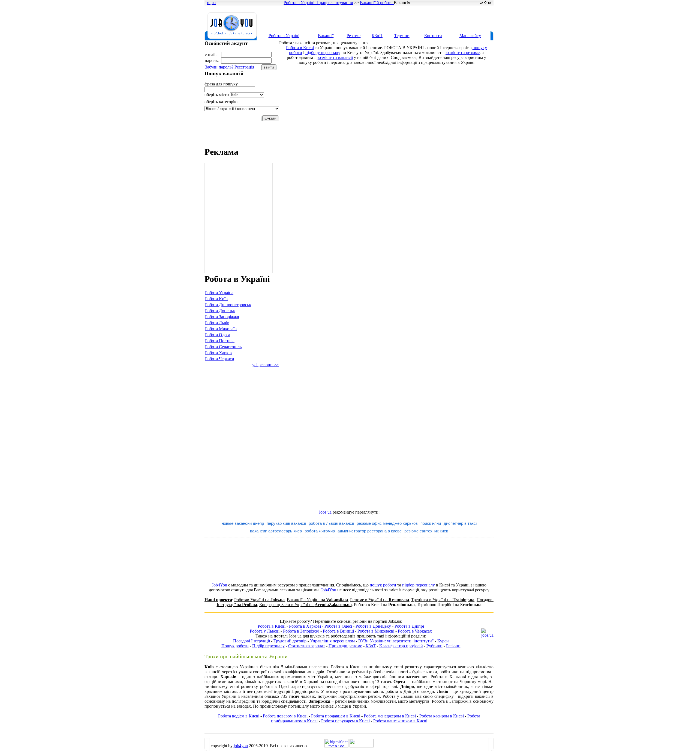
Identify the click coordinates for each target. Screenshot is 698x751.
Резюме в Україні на (379, 599)
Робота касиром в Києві (441, 716)
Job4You (219, 585)
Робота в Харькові (448, 676)
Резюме (353, 35)
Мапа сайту (470, 35)
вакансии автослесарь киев (276, 531)
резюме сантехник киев (426, 531)
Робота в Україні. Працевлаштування (318, 2)
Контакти (433, 35)
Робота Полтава (219, 340)
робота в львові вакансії (331, 523)
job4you (241, 745)
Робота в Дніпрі (409, 626)
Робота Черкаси (219, 358)
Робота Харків (218, 352)
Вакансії (325, 35)
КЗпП (377, 35)
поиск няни (430, 523)
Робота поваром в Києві (285, 716)
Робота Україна (219, 292)
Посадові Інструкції (251, 641)
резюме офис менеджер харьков (387, 523)
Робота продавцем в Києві (335, 716)
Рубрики (434, 645)
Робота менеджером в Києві (390, 716)
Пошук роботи (235, 645)
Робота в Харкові (305, 626)
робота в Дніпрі (401, 691)
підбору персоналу (322, 52)
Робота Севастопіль (223, 346)
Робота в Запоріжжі (301, 631)
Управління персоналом (332, 641)
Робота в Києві (300, 47)
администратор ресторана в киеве (370, 531)
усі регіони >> (265, 364)
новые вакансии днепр (243, 523)
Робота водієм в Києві (238, 716)
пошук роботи (383, 585)
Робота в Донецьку (373, 626)
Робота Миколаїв (221, 328)
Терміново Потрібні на (449, 604)
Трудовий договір (289, 641)
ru (208, 2)
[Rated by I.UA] (362, 746)
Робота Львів (217, 322)
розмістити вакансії (335, 57)
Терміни (402, 35)
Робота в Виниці (338, 631)
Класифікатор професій (401, 645)
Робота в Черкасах (415, 631)
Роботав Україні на (259, 599)
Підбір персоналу (268, 645)
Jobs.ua (325, 512)
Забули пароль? (219, 67)
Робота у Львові (264, 631)
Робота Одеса (217, 334)
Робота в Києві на (384, 604)
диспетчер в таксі (460, 523)
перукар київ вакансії (286, 523)
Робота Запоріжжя (222, 316)
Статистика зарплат (306, 645)
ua (214, 2)
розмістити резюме (462, 52)
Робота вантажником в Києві (400, 721)
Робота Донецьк (220, 310)
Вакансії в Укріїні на (317, 599)
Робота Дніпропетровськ (228, 304)
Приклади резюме (345, 645)
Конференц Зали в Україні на (305, 604)
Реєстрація (244, 67)
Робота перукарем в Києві (345, 721)
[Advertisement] (393, 18)
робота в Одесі (274, 686)
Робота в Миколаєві (375, 631)
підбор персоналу (418, 585)
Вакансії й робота (377, 2)
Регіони (453, 645)
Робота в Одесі (338, 626)
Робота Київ (216, 298)
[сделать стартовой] (481, 2)
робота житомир (320, 531)
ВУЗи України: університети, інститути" (396, 641)
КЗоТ (371, 645)
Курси (443, 641)
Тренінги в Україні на (442, 599)
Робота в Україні (284, 35)
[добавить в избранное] (485, 2)
